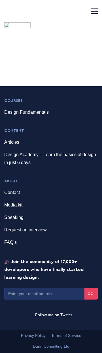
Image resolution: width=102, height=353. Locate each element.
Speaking (14, 217)
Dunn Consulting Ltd (51, 346)
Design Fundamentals (26, 112)
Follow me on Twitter (53, 315)
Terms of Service (66, 335)
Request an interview (25, 229)
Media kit (13, 205)
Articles (11, 142)
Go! (91, 293)
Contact (12, 192)
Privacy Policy (33, 335)
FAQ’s (10, 242)
